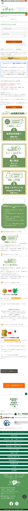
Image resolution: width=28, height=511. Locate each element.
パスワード (6, 34)
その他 (14, 467)
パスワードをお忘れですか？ (20, 45)
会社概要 (14, 470)
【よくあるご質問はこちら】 (8, 498)
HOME (1, 16)
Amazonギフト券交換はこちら (9, 371)
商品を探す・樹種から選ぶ (14, 446)
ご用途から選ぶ (14, 453)
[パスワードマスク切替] (24, 36)
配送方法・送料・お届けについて (14, 439)
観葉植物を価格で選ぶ (14, 456)
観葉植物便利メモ (14, 460)
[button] (14, 58)
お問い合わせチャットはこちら (8, 496)
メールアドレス (7, 28)
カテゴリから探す (14, 450)
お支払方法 (14, 435)
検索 (26, 14)
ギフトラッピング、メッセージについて (14, 432)
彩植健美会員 (14, 463)
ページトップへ (26, 394)
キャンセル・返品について (14, 442)
